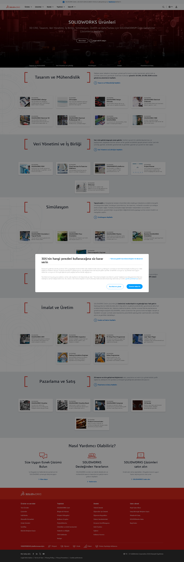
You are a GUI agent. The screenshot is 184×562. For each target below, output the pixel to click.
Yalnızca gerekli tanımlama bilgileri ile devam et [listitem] (126, 259)
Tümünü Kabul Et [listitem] (134, 286)
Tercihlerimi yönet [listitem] (115, 286)
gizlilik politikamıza (131, 279)
